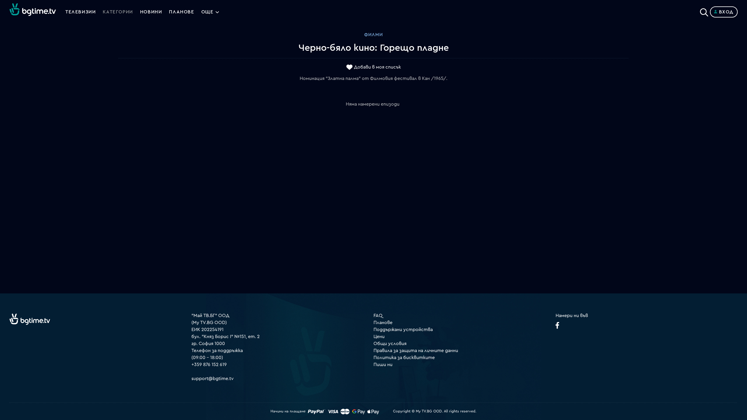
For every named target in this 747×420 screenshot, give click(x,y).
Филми (373, 34)
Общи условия (390, 343)
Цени (379, 336)
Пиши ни (383, 364)
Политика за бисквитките (404, 357)
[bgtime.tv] (29, 319)
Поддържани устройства (403, 329)
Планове (383, 322)
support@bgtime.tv (212, 378)
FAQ (378, 315)
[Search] (704, 11)
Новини (151, 12)
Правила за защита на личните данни (416, 350)
